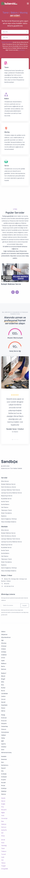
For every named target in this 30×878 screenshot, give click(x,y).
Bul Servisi (21, 50)
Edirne (3, 711)
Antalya (3, 652)
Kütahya (3, 788)
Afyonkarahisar (6, 637)
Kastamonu (4, 765)
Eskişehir (4, 723)
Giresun (3, 729)
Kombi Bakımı (5, 504)
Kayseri (3, 768)
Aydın (3, 660)
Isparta (3, 744)
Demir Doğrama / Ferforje (9, 519)
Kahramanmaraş (6, 752)
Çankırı (3, 696)
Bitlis (2, 682)
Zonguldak (4, 869)
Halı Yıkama (4, 507)
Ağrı (2, 640)
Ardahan (4, 655)
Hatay (3, 738)
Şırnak (3, 840)
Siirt (2, 833)
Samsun (3, 827)
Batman (3, 669)
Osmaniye (4, 818)
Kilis (2, 771)
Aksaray (3, 643)
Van (2, 860)
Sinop (3, 836)
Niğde (3, 812)
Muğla (3, 804)
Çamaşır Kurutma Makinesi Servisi (11, 493)
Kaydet (24, 605)
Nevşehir (4, 809)
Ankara (3, 649)
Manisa (3, 794)
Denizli (3, 702)
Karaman (4, 759)
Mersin (3, 801)
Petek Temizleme (6, 513)
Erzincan (4, 718)
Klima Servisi (5, 481)
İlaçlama (3, 516)
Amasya (3, 646)
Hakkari (3, 735)
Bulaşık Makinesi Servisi (11, 284)
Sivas (2, 842)
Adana (3, 631)
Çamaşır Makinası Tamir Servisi (10, 490)
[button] (13, 292)
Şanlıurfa (4, 830)
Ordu (2, 815)
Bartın (3, 666)
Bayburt (3, 673)
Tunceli (3, 854)
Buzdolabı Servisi (6, 498)
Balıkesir (3, 663)
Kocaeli (3, 782)
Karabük (3, 756)
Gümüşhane (5, 732)
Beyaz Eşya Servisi (7, 42)
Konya (3, 785)
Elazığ (3, 715)
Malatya (3, 791)
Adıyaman (4, 634)
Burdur (3, 688)
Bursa (3, 690)
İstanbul (3, 747)
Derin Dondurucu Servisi (8, 487)
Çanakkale (4, 693)
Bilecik (3, 676)
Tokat (3, 848)
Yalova (3, 863)
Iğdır (2, 741)
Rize (2, 821)
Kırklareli (4, 777)
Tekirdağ (3, 845)
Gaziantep (4, 726)
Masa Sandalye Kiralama (8, 522)
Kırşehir (3, 779)
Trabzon (3, 851)
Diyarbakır (4, 705)
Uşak (2, 857)
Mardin (3, 798)
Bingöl (3, 679)
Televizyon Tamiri (6, 510)
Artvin (3, 657)
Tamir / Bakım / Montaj (15, 12)
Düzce (3, 708)
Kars (2, 762)
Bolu (2, 685)
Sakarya (3, 824)
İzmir (2, 749)
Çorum (3, 699)
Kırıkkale (3, 774)
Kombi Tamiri (5, 501)
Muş (2, 807)
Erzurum (4, 720)
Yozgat (3, 866)
